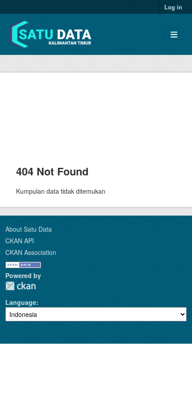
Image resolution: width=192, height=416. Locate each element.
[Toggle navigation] (174, 34)
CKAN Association (30, 252)
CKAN (20, 286)
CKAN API (19, 240)
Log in (173, 7)
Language (20, 302)
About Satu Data (28, 229)
